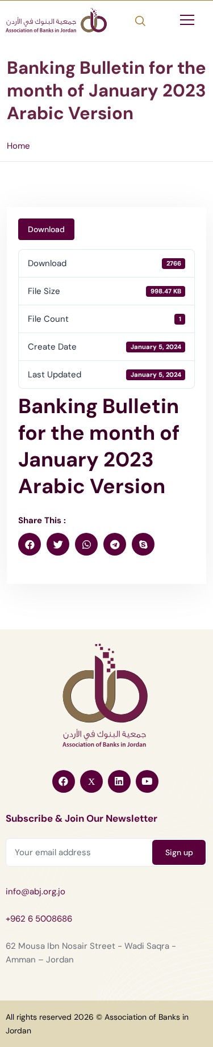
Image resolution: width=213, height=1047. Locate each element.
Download (46, 229)
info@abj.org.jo (35, 891)
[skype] (143, 544)
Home (18, 146)
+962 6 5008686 (39, 918)
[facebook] (29, 544)
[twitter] (58, 544)
